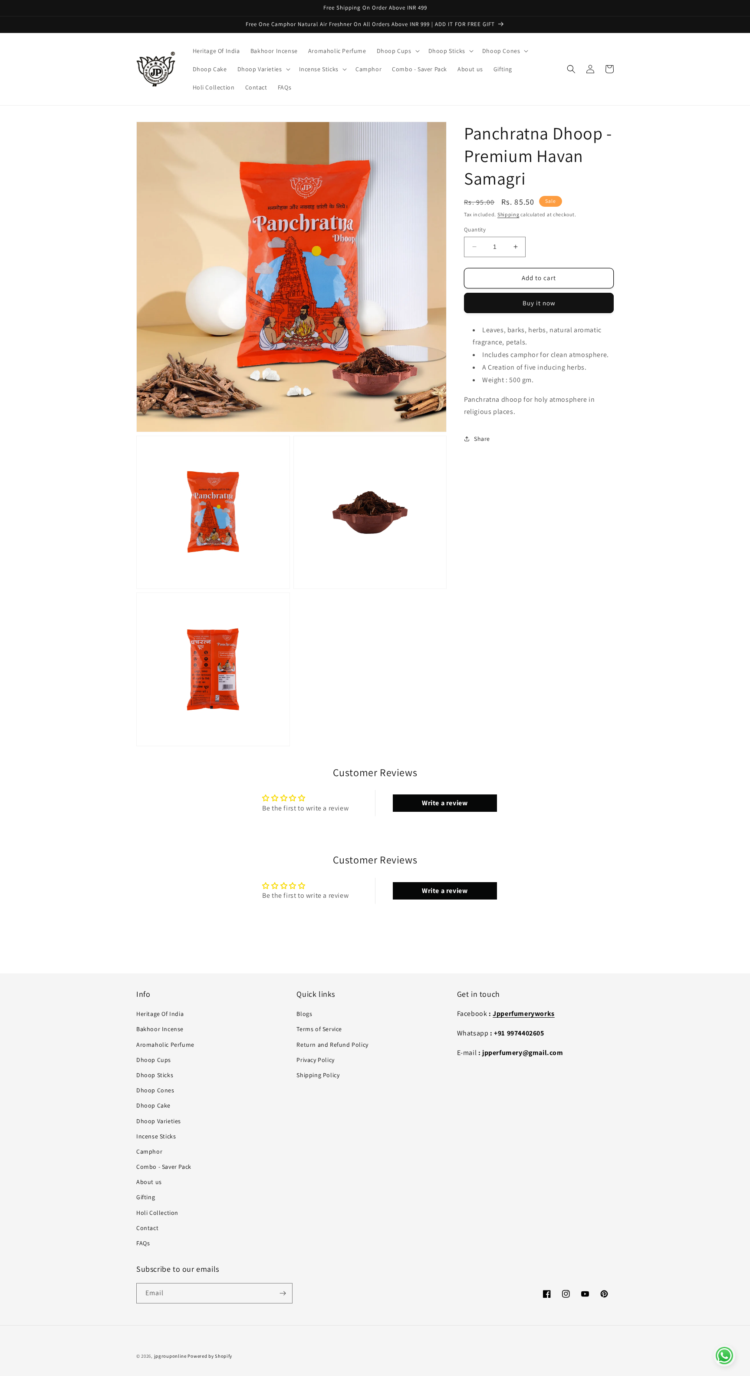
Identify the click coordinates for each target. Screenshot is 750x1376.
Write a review (444, 802)
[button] (397, 51)
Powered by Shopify (210, 1356)
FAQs (143, 1243)
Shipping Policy (317, 1075)
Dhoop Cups (153, 1060)
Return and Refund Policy (332, 1045)
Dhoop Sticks (154, 1075)
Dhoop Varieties (158, 1121)
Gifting (145, 1197)
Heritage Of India (160, 1014)
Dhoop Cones (155, 1090)
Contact (147, 1228)
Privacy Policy (315, 1060)
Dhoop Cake (153, 1105)
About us (149, 1182)
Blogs (304, 1014)
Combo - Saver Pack (163, 1167)
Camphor (149, 1151)
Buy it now (539, 303)
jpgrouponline (170, 1356)
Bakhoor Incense (160, 1029)
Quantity (475, 229)
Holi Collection (157, 1213)
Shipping (508, 214)
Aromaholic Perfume (165, 1045)
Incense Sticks (156, 1136)
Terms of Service (319, 1029)
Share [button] (482, 439)
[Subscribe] (282, 1293)
